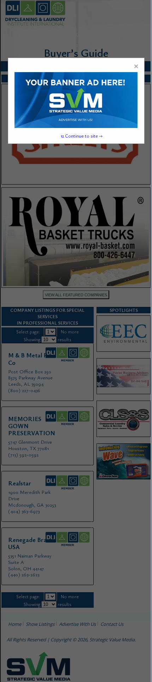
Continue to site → (82, 136)
